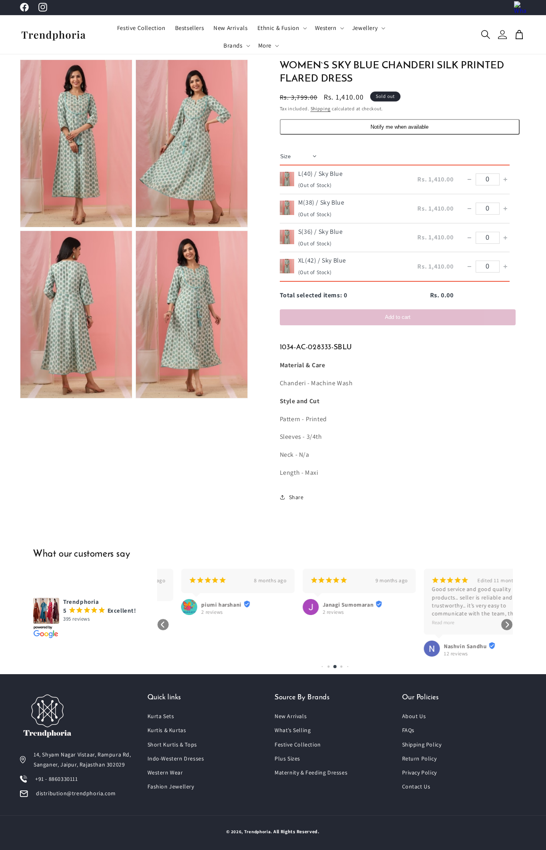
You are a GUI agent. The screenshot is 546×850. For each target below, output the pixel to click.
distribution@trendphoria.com (76, 793)
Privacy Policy (419, 772)
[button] (281, 28)
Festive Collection (298, 744)
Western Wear (165, 772)
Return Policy (419, 758)
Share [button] (296, 497)
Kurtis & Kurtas (166, 730)
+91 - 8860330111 (56, 778)
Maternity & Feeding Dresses (311, 772)
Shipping (321, 108)
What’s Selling (293, 730)
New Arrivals (291, 716)
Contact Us (416, 786)
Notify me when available (399, 126)
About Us (414, 716)
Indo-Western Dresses (175, 758)
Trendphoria (257, 831)
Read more (419, 622)
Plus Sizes (287, 758)
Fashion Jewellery (170, 786)
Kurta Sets (160, 716)
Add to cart (397, 317)
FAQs (408, 730)
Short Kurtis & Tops (172, 744)
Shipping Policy (422, 744)
